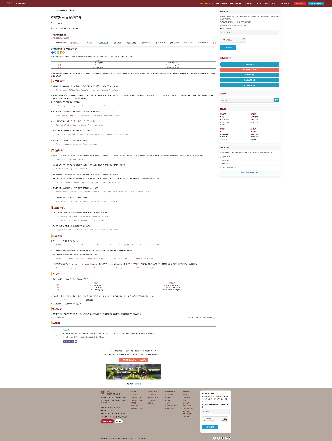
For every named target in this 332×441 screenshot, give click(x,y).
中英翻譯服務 (152, 395)
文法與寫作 (223, 137)
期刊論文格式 (254, 122)
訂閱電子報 (299, 3)
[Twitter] (55, 52)
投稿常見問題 (254, 134)
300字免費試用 (249, 75)
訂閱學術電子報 (187, 411)
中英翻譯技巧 (247, 3)
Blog (58, 10)
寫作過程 (222, 117)
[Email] (76, 341)
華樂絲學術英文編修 (19, 3)
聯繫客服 (118, 421)
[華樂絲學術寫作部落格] (222, 438)
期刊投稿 (253, 132)
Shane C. (66, 330)
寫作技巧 (222, 132)
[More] (63, 52)
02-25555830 (112, 411)
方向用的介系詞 (59, 318)
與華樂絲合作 (169, 408)
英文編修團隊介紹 (136, 397)
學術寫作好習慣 (224, 122)
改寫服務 (133, 403)
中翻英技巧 (223, 139)
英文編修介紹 (135, 395)
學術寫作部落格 (187, 406)
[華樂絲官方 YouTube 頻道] (218, 438)
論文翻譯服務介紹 (249, 85)
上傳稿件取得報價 (316, 3)
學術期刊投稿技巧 (270, 3)
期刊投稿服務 (169, 395)
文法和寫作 (138, 384)
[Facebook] (52, 52)
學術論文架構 (254, 119)
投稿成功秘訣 (254, 137)
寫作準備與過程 (224, 119)
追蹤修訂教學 (135, 406)
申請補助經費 (186, 397)
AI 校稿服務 (151, 400)
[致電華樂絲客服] (229, 438)
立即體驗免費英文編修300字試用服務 (133, 360)
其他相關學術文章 (284, 3)
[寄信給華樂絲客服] (226, 438)
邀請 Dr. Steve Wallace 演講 (249, 172)
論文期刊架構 (254, 117)
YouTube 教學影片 (188, 408)
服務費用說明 (250, 64)
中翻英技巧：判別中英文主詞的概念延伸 (199, 318)
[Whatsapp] (58, 52)
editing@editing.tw (114, 407)
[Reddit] (61, 52)
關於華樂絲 (186, 400)
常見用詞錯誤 (224, 134)
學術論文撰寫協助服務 (171, 406)
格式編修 (167, 400)
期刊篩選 (167, 403)
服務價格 (185, 395)
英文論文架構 (258, 3)
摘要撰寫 (167, 397)
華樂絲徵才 (186, 417)
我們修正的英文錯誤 (136, 408)
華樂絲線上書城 (187, 414)
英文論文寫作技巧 (234, 3)
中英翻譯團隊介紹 (153, 397)
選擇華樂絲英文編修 (136, 400)
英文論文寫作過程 (220, 3)
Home (53, 10)
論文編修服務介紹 (249, 80)
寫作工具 (222, 125)
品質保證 (150, 403)
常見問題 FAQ (186, 403)
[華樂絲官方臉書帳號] (214, 438)
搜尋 (276, 100)
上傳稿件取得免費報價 (250, 69)
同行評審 (253, 139)
